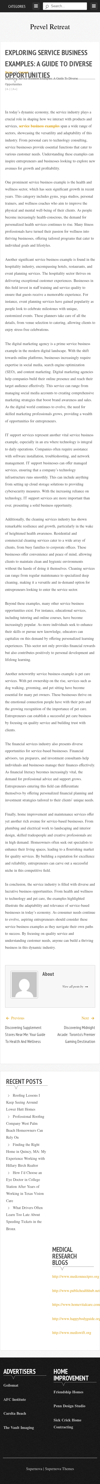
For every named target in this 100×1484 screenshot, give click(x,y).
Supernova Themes (59, 1468)
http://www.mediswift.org (71, 1332)
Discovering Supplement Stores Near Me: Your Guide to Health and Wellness (25, 1034)
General (23, 72)
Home (9, 72)
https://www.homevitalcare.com (76, 1304)
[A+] (14, 89)
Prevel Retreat (50, 26)
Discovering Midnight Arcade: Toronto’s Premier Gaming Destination (76, 1034)
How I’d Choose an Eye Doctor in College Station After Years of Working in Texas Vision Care (25, 1186)
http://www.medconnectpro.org (75, 1276)
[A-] (7, 89)
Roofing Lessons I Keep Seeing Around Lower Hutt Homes (23, 1102)
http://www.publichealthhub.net (76, 1290)
